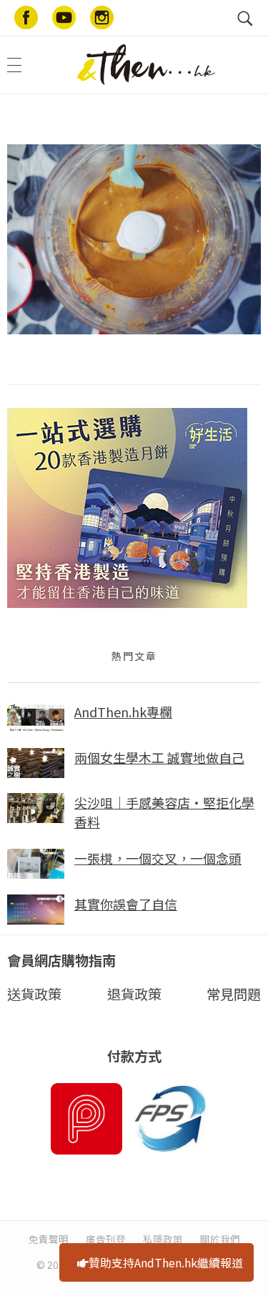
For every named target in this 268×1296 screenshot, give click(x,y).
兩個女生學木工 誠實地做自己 (159, 757)
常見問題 (234, 994)
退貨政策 (134, 994)
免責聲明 (49, 1239)
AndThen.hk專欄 (123, 711)
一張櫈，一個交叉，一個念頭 (158, 858)
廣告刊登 (106, 1239)
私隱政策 (163, 1239)
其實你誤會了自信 (125, 903)
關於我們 (220, 1239)
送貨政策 (34, 994)
